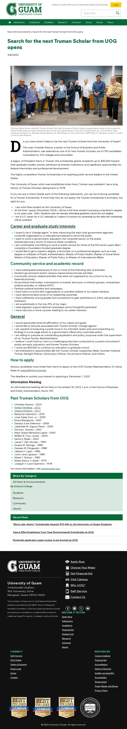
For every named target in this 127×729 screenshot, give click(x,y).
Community (19, 503)
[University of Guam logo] (24, 10)
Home (9, 22)
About (110, 22)
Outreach (76, 22)
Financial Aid (68, 630)
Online (16, 660)
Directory (55, 5)
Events (98, 5)
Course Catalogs (102, 656)
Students (48, 22)
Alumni (99, 22)
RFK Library (72, 5)
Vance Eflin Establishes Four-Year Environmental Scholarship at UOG (53, 532)
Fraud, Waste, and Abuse (106, 686)
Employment (101, 682)
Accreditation (101, 664)
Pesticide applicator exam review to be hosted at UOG (45, 540)
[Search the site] (117, 13)
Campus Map (83, 5)
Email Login (15, 669)
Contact (63, 5)
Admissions (19, 22)
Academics (34, 22)
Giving (89, 22)
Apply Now (67, 617)
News (92, 5)
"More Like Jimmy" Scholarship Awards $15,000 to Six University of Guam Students (62, 524)
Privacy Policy (101, 690)
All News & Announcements (29, 481)
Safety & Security (18, 664)
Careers (105, 5)
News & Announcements (19, 32)
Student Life (68, 634)
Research (62, 22)
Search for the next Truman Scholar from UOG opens (58, 32)
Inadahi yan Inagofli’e (104, 673)
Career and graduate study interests (43, 226)
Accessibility (101, 677)
